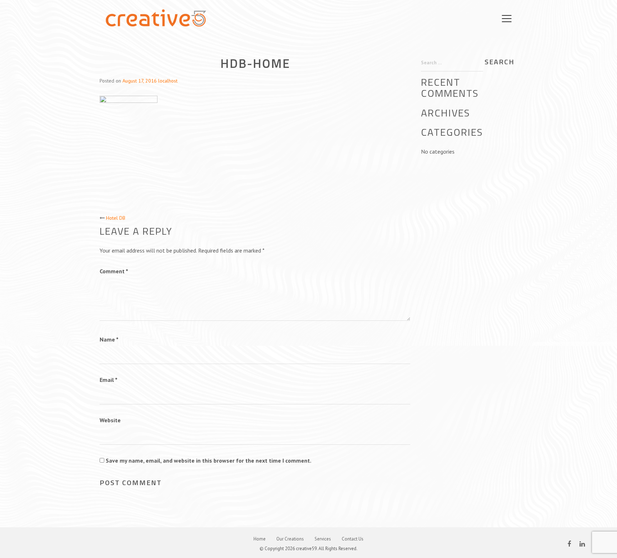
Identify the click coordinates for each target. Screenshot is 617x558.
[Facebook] (569, 544)
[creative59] (155, 17)
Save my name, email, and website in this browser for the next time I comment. (208, 460)
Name (109, 339)
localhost (167, 81)
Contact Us (352, 539)
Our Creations (290, 539)
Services (323, 539)
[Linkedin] (582, 544)
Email (108, 379)
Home (260, 539)
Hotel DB (115, 218)
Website (110, 420)
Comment (114, 271)
